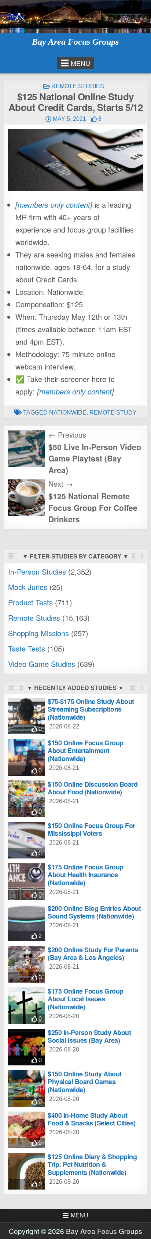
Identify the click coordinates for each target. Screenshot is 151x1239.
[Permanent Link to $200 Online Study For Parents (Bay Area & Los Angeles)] (26, 964)
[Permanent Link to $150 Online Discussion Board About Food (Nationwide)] (26, 798)
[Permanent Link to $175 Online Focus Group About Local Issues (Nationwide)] (26, 1005)
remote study (113, 412)
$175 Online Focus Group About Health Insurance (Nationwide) (86, 874)
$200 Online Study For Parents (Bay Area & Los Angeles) (93, 953)
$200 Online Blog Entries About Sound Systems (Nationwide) (94, 912)
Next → (60, 483)
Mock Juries (27, 587)
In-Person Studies (37, 571)
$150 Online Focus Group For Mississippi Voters (91, 829)
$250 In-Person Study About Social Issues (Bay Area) (89, 1036)
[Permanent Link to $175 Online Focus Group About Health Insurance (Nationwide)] (26, 881)
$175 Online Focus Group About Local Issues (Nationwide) (86, 999)
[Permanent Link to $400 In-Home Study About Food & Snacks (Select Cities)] (26, 1130)
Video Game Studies (41, 664)
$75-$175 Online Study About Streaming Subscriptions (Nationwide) (91, 709)
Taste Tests (26, 648)
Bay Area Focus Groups (75, 42)
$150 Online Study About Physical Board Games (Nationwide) (85, 1081)
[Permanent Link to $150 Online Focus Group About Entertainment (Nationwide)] (26, 757)
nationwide (67, 412)
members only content (54, 204)
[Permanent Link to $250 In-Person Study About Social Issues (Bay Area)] (26, 1047)
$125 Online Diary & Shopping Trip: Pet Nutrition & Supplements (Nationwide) (92, 1164)
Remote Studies (77, 86)
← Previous (67, 434)
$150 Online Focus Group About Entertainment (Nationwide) (86, 750)
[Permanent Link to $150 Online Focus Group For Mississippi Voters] (26, 840)
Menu (80, 63)
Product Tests (30, 602)
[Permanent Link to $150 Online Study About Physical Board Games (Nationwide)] (26, 1088)
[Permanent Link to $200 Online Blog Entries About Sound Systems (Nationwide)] (26, 923)
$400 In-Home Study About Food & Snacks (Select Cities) (92, 1119)
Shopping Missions (38, 633)
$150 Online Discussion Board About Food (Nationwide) (92, 788)
